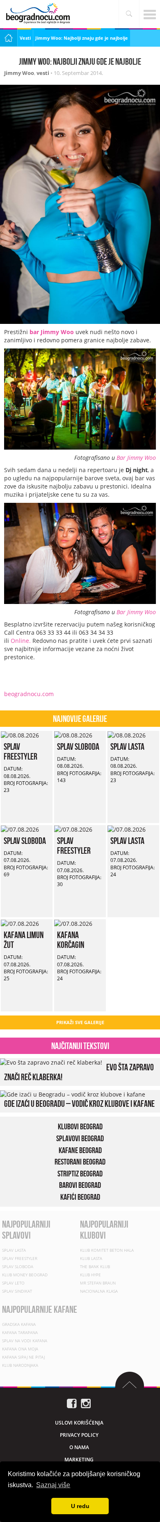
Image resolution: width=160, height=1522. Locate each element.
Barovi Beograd (80, 1185)
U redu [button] (80, 1506)
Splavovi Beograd (80, 1138)
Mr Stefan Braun (98, 1283)
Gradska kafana (19, 1324)
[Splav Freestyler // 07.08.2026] (73, 829)
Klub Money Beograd (25, 1275)
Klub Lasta (91, 1258)
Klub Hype (90, 1275)
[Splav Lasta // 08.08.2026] (126, 735)
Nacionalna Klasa (99, 1291)
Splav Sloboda (78, 746)
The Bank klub (95, 1266)
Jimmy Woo (19, 73)
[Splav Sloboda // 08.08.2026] (73, 735)
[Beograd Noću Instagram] (86, 1403)
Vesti (25, 38)
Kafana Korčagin (70, 940)
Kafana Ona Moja (20, 1349)
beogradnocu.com (29, 694)
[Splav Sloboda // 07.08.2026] (20, 829)
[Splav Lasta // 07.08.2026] (126, 829)
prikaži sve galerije (80, 1022)
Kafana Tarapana (20, 1332)
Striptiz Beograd (80, 1173)
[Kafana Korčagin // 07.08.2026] (73, 923)
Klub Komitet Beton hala (107, 1250)
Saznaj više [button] (53, 1484)
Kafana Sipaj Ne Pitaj (23, 1357)
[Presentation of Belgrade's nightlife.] (39, 13)
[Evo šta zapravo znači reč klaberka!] (51, 1062)
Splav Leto (13, 1283)
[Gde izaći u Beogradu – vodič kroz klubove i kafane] (72, 1094)
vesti (43, 73)
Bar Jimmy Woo (136, 457)
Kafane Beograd (80, 1150)
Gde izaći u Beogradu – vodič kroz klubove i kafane (79, 1103)
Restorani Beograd (80, 1161)
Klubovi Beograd (80, 1126)
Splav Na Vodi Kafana (24, 1340)
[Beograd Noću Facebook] (72, 1403)
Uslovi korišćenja (79, 1422)
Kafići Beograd (80, 1196)
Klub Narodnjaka (20, 1365)
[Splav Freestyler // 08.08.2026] (20, 735)
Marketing (79, 1459)
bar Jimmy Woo (52, 332)
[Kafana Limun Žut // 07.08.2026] (20, 923)
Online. (21, 641)
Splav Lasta (127, 746)
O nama (79, 1447)
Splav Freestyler (20, 751)
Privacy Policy (79, 1435)
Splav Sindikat (17, 1291)
